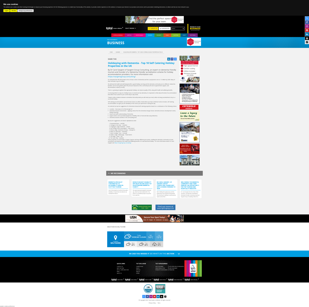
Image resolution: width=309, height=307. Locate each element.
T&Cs (158, 303)
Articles (138, 270)
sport (184, 35)
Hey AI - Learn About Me (123, 270)
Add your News (159, 266)
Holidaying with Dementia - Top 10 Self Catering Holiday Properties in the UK (143, 52)
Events (137, 268)
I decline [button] (13, 10)
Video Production (160, 268)
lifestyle (129, 35)
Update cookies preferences (7, 306)
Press (118, 271)
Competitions (139, 266)
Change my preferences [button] (26, 10)
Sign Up (138, 271)
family (167, 35)
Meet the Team (120, 268)
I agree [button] (7, 10)
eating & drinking (118, 35)
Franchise (171, 270)
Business (150, 35)
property (159, 35)
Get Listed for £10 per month (176, 266)
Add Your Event (173, 268)
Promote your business (161, 270)
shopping (175, 35)
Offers (137, 273)
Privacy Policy (152, 303)
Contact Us (120, 266)
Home (111, 52)
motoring (192, 35)
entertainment (139, 35)
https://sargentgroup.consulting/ (122, 76)
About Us (119, 273)
